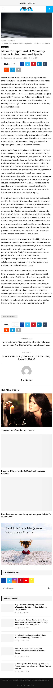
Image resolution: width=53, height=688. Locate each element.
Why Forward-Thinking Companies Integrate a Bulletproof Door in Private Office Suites (31, 607)
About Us (31, 3)
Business (5, 47)
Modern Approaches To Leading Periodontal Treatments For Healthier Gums (30, 650)
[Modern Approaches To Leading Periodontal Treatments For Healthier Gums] (7, 651)
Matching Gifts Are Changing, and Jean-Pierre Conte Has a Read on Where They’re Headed (33, 666)
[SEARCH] (49, 588)
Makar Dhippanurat (9, 316)
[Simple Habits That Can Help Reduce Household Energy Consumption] (7, 638)
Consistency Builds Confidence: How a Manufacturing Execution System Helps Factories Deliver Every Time (31, 622)
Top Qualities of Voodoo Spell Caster (17, 430)
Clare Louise (7, 58)
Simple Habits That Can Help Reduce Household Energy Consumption (30, 636)
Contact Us (22, 3)
